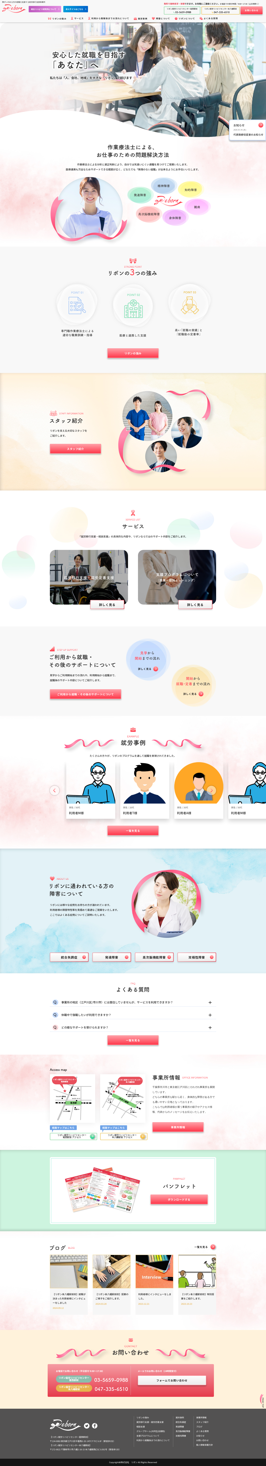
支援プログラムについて (147, 1435)
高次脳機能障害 (183, 1431)
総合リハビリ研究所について (43, 9)
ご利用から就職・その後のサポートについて (85, 694)
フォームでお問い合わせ (172, 1380)
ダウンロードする (179, 1199)
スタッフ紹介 (75, 449)
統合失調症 (181, 1422)
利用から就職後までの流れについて (153, 1440)
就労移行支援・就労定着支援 (149, 1422)
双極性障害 (181, 1435)
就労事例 (180, 1417)
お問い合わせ (251, 10)
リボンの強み (132, 353)
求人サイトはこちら (74, 9)
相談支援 (140, 1426)
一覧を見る (133, 830)
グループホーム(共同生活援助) (150, 1431)
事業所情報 (178, 1127)
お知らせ (200, 1435)
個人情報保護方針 (204, 1444)
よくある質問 (202, 1431)
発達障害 (180, 1426)
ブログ (199, 1426)
